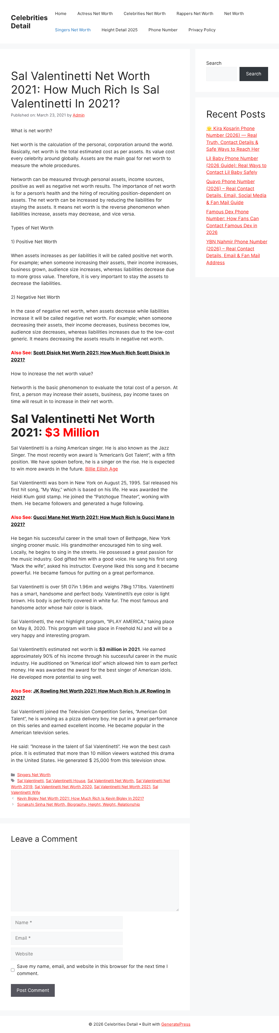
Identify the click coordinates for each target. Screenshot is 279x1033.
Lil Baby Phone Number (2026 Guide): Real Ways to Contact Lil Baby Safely (236, 165)
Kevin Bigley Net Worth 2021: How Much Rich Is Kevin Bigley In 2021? (80, 798)
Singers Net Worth (73, 29)
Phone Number (163, 29)
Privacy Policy (202, 29)
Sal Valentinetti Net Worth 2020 (63, 786)
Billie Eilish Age (101, 469)
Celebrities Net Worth (145, 13)
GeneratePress (175, 1024)
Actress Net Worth (95, 13)
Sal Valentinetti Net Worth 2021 (122, 786)
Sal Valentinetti (30, 780)
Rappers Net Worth (195, 13)
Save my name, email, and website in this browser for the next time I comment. (92, 970)
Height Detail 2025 (120, 29)
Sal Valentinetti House (65, 780)
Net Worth (234, 13)
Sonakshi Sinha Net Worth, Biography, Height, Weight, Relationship (78, 804)
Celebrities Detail (29, 22)
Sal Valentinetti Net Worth (110, 780)
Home (60, 13)
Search (214, 63)
